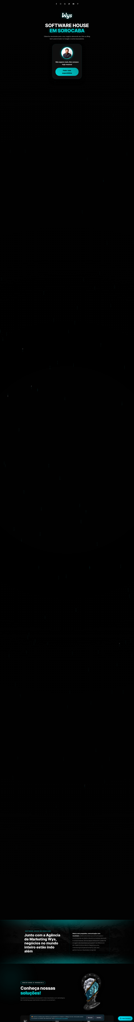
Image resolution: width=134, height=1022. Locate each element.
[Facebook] (56, 3)
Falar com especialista (67, 72)
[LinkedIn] (64, 3)
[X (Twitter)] (69, 3)
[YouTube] (73, 3)
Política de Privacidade (61, 1018)
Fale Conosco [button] (126, 1018)
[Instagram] (60, 3)
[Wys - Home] (67, 17)
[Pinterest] (77, 3)
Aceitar (99, 1017)
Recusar (90, 1017)
